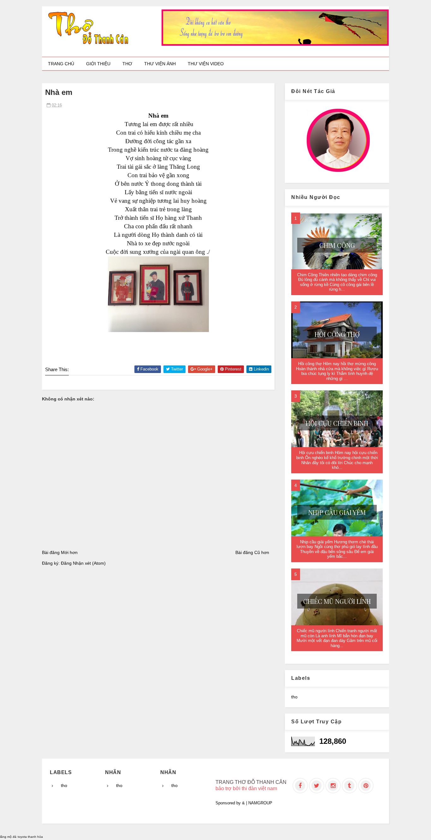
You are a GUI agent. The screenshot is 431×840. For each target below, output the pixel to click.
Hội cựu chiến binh (337, 423)
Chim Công (337, 245)
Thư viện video (206, 63)
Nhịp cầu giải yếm (337, 512)
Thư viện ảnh (160, 63)
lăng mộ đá (8, 836)
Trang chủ (61, 63)
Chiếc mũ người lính (337, 601)
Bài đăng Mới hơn (60, 552)
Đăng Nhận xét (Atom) (83, 563)
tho (294, 696)
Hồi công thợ (337, 334)
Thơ (127, 63)
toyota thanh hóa (30, 836)
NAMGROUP (260, 803)
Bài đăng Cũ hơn (252, 552)
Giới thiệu (98, 63)
